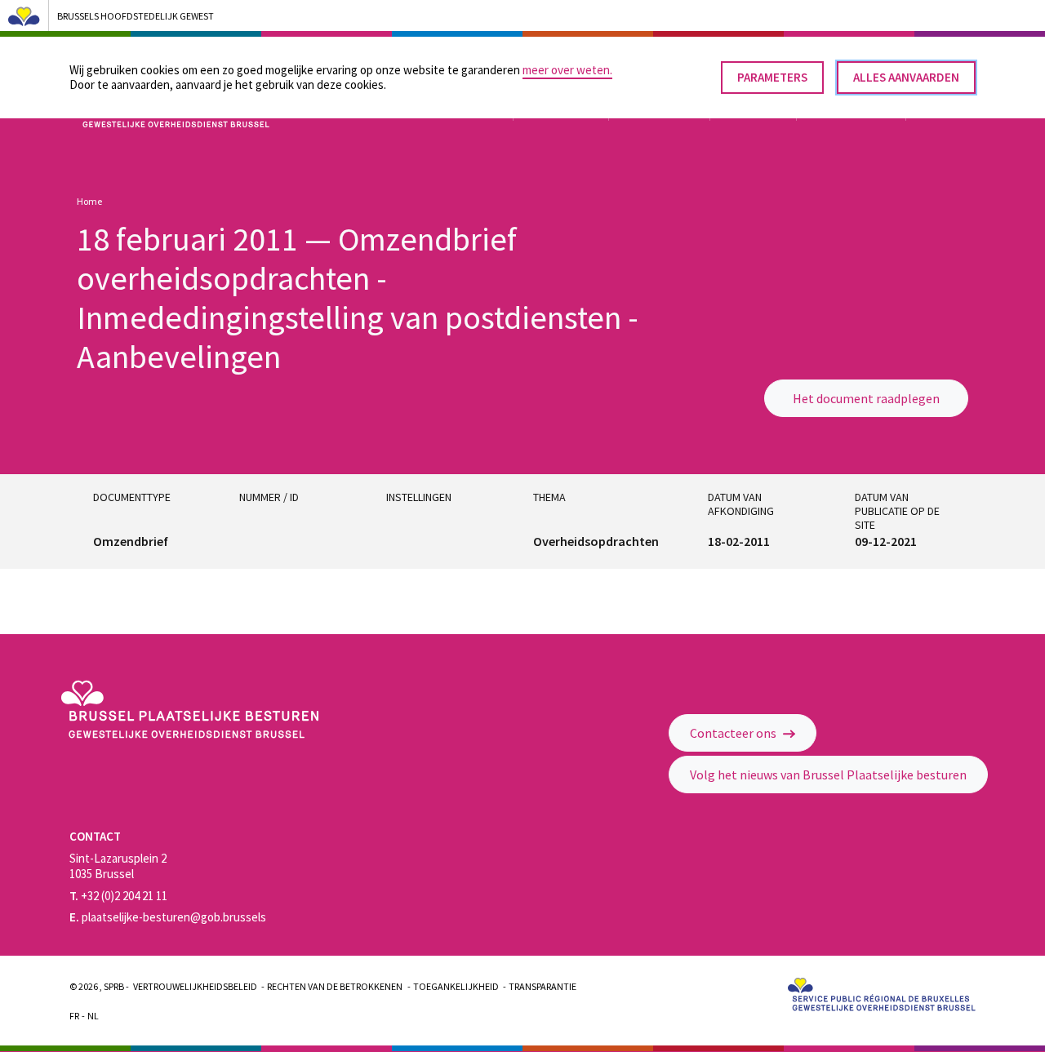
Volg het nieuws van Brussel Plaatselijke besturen (828, 774)
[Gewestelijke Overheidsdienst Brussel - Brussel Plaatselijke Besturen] (189, 734)
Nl (93, 1016)
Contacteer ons (734, 733)
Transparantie (542, 986)
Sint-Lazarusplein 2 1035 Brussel (118, 865)
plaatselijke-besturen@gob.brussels (167, 917)
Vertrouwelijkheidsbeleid (195, 986)
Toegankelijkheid (456, 986)
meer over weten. (567, 70)
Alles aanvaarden (906, 77)
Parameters (772, 77)
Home (89, 201)
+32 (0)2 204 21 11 (118, 895)
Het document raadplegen (866, 398)
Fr (74, 1016)
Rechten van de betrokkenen (334, 986)
